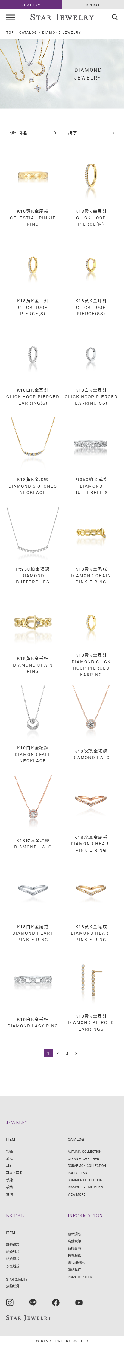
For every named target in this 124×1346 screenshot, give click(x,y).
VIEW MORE (76, 1194)
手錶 (9, 1187)
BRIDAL (93, 5)
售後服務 (74, 1255)
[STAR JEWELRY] (28, 1318)
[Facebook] (56, 1302)
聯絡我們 (74, 1270)
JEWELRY (31, 5)
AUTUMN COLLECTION (84, 1151)
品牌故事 (74, 1248)
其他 (9, 1194)
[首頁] (62, 18)
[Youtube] (79, 1302)
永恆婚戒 (12, 1266)
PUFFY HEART (78, 1173)
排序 (72, 132)
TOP (10, 32)
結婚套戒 (12, 1259)
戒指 (9, 1159)
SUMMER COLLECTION (85, 1180)
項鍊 (9, 1151)
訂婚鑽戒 (12, 1244)
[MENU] (10, 17)
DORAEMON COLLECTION (87, 1165)
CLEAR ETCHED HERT (84, 1159)
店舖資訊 (74, 1241)
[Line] (33, 1302)
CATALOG (28, 32)
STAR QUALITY (16, 1279)
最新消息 (74, 1234)
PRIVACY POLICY (80, 1277)
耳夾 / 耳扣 (14, 1173)
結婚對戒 (12, 1252)
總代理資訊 (76, 1262)
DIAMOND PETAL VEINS (85, 1187)
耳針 (9, 1165)
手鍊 (9, 1180)
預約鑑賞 (12, 1286)
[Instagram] (10, 1302)
